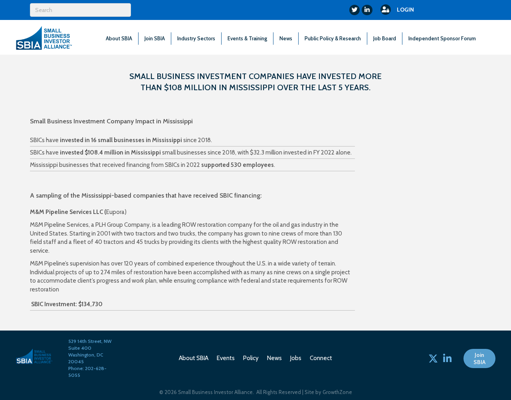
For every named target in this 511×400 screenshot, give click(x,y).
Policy (251, 358)
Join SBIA (155, 38)
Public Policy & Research (333, 38)
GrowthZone (337, 392)
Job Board (384, 38)
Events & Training (247, 38)
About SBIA (119, 38)
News (285, 38)
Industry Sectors (196, 38)
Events (226, 358)
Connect (321, 358)
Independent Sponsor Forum (442, 38)
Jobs (295, 358)
